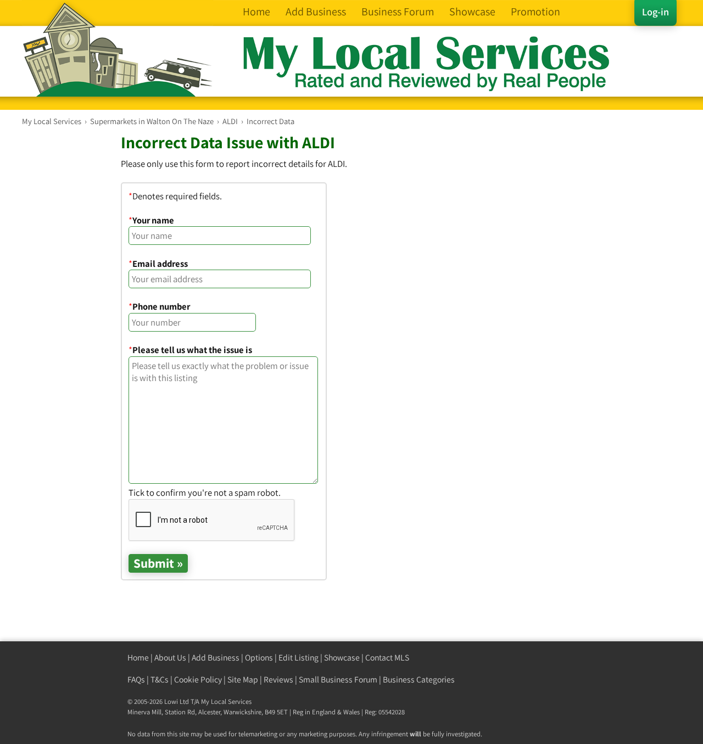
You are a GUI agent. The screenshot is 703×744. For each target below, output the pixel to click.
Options (259, 657)
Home (138, 657)
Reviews (278, 679)
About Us (170, 657)
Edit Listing (298, 657)
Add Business (215, 657)
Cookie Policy (198, 679)
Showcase (342, 657)
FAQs (136, 679)
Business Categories (419, 679)
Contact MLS (387, 657)
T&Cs (159, 679)
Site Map (242, 679)
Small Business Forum (338, 679)
